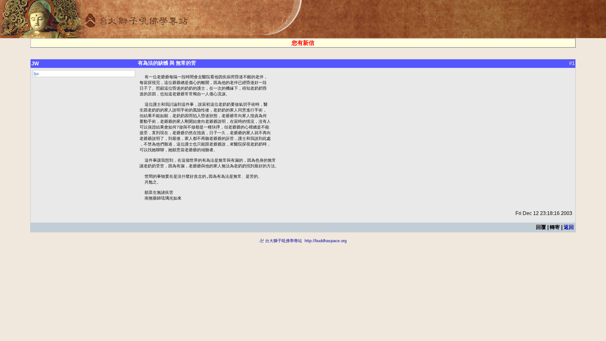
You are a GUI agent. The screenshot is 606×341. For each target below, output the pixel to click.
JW (35, 63)
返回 (569, 227)
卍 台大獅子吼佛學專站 (281, 240)
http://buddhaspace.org (326, 240)
